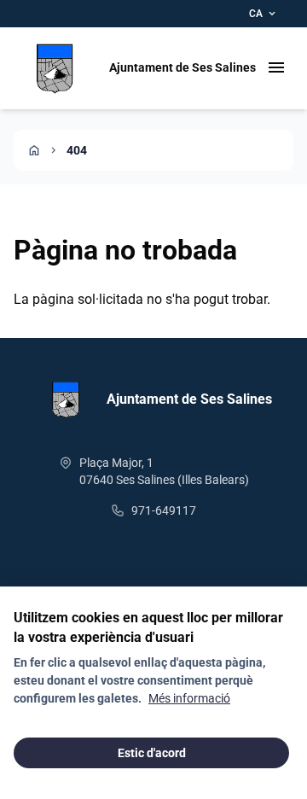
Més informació (189, 698)
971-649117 (163, 510)
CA (263, 13)
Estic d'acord (152, 753)
